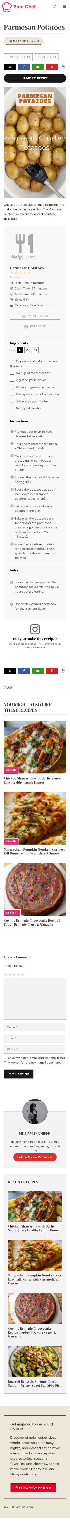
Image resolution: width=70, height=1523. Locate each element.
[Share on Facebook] (24, 67)
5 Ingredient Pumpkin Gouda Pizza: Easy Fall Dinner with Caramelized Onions (34, 851)
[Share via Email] (38, 67)
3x (35, 350)
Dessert (12, 912)
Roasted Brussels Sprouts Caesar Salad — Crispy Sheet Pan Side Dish (34, 1383)
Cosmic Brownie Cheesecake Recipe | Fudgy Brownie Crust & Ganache (32, 922)
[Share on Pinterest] (52, 67)
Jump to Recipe (18, 57)
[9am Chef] (7, 7)
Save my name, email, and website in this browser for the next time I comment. (36, 1060)
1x (20, 350)
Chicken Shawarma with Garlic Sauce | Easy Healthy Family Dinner (33, 780)
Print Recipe (47, 57)
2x (27, 350)
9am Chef (25, 7)
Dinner (11, 770)
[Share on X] (10, 67)
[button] (55, 7)
